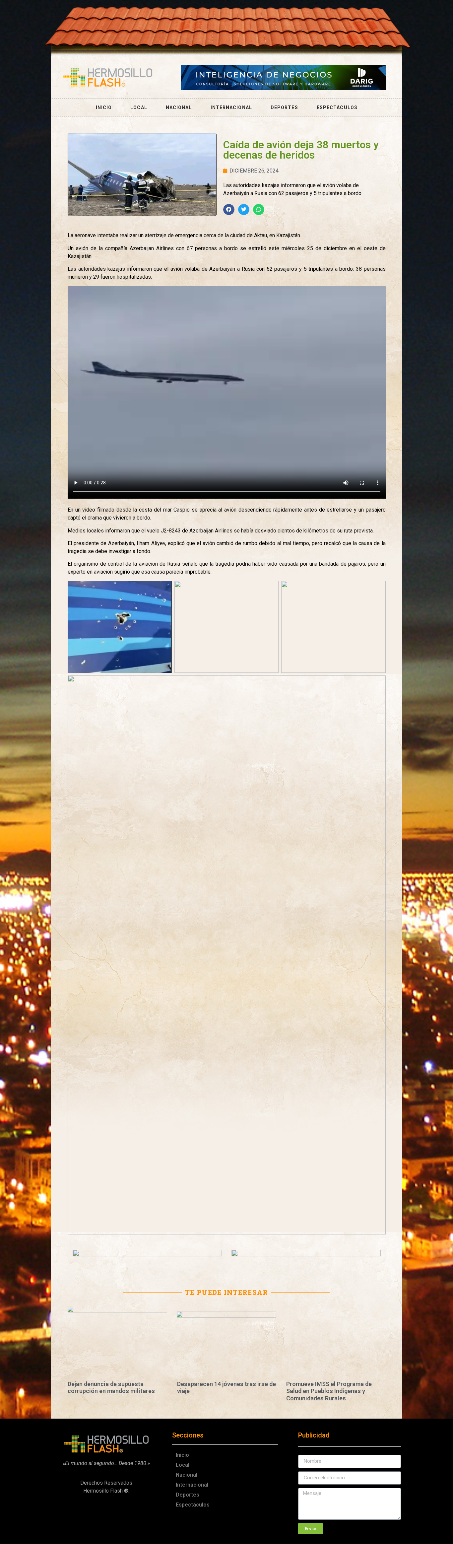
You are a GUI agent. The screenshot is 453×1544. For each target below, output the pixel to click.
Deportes (284, 107)
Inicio (104, 107)
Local (138, 107)
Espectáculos (337, 107)
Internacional (231, 107)
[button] (228, 209)
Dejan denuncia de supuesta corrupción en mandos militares (111, 1387)
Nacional (179, 107)
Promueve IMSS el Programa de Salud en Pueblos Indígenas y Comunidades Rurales (329, 1391)
